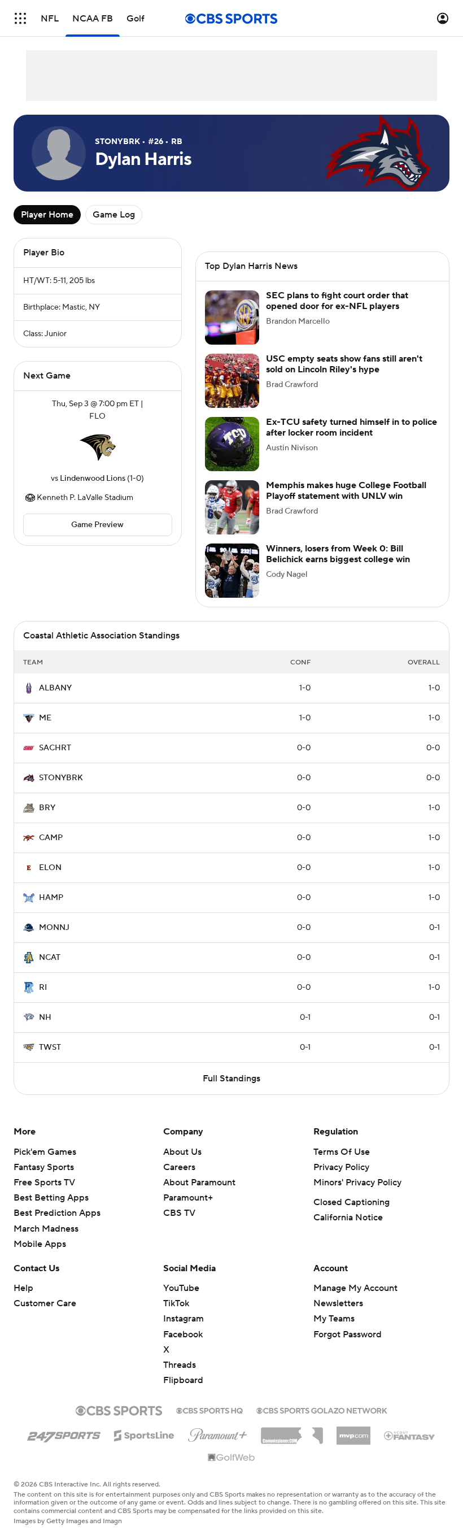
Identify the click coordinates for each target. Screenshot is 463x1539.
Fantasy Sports (44, 1167)
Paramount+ (188, 1197)
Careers (179, 1167)
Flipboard (183, 1380)
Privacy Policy (341, 1167)
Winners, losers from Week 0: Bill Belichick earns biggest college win (338, 554)
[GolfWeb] (231, 1458)
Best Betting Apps (51, 1197)
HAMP (51, 898)
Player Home (47, 214)
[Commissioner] (292, 1431)
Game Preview (97, 525)
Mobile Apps (40, 1244)
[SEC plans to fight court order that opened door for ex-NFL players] (232, 317)
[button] (20, 18)
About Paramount (199, 1182)
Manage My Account (355, 1288)
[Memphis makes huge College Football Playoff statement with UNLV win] (232, 507)
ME (45, 718)
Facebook (183, 1334)
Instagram (183, 1318)
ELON (50, 868)
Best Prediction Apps (57, 1213)
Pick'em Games (45, 1152)
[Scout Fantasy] (410, 1435)
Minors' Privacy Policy (357, 1182)
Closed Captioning (351, 1202)
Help (23, 1288)
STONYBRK (61, 778)
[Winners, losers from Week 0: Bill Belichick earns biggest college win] (232, 571)
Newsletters (338, 1303)
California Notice (348, 1217)
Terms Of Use (341, 1152)
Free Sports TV (44, 1182)
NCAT (49, 958)
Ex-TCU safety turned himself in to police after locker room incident (351, 427)
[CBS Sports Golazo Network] (321, 1409)
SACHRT (55, 748)
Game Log (114, 214)
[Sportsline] (144, 1434)
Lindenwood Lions (92, 478)
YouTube (181, 1288)
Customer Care (45, 1303)
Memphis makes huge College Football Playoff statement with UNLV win (346, 491)
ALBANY (55, 688)
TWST (50, 1047)
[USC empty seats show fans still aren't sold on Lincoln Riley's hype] (232, 381)
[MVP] (353, 1431)
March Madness (46, 1228)
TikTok (176, 1303)
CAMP (51, 838)
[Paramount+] (217, 1432)
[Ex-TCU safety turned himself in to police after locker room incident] (232, 444)
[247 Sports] (64, 1433)
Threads (179, 1365)
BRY (47, 808)
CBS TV (179, 1213)
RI (43, 987)
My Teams (334, 1318)
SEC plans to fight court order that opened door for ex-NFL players (337, 301)
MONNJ (54, 928)
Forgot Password (347, 1334)
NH (45, 1017)
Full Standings (231, 1078)
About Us (182, 1152)
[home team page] (98, 447)
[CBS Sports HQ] (209, 1409)
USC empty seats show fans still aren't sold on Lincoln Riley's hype (344, 364)
